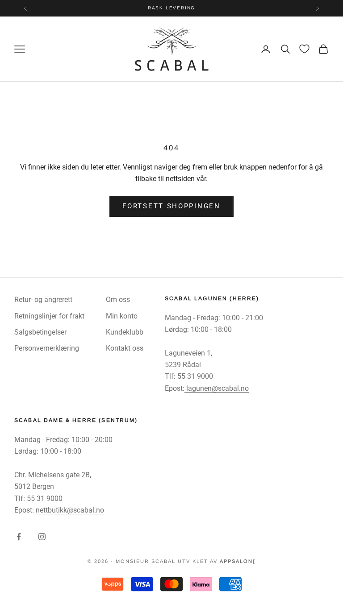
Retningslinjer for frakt (49, 316)
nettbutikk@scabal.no (70, 510)
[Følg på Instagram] (42, 536)
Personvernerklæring (46, 348)
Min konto (122, 316)
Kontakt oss (124, 348)
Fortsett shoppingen (171, 206)
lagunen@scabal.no (216, 388)
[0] (304, 49)
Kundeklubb (124, 332)
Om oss (118, 299)
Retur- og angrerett (43, 299)
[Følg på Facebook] (18, 536)
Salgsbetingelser (40, 332)
